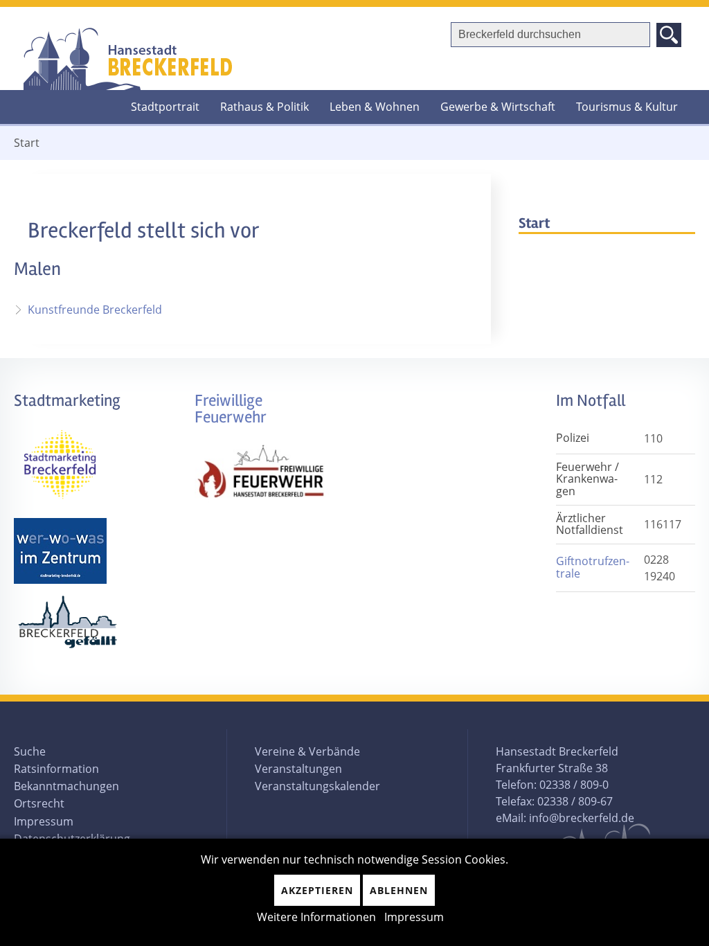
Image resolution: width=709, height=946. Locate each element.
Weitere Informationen (316, 917)
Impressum (43, 821)
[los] (668, 35)
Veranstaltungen (298, 768)
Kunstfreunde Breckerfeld (95, 309)
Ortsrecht (39, 803)
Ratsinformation (56, 768)
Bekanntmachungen (66, 786)
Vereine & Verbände (307, 751)
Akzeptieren (317, 890)
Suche (30, 751)
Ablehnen (399, 890)
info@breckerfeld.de (581, 817)
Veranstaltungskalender (317, 786)
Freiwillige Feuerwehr (231, 409)
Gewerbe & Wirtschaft (497, 106)
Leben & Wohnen (375, 106)
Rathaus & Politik (264, 106)
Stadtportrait (165, 106)
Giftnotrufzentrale (592, 567)
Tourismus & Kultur (627, 106)
